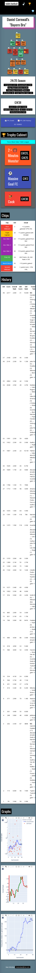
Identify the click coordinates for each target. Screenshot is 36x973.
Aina (18, 42)
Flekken (18, 35)
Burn (23, 42)
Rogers (26, 50)
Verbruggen (11, 71)
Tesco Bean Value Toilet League (18, 142)
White (15, 71)
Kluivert (26, 71)
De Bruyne (15, 51)
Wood (23, 61)
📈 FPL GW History (24, 120)
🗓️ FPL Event (9, 120)
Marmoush (19, 61)
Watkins (12, 61)
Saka (9, 50)
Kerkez (12, 42)
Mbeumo (21, 50)
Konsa (20, 71)
